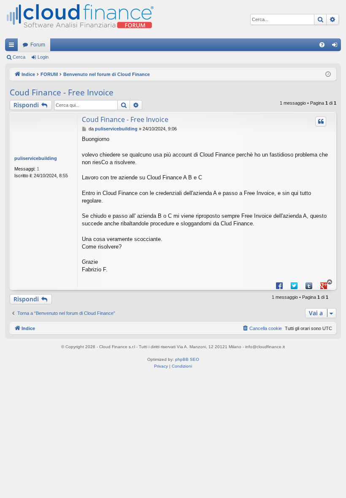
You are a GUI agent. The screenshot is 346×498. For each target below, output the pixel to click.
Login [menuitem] (336, 46)
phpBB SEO (187, 359)
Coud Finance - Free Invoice (62, 92)
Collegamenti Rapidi (13, 46)
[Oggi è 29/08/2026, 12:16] (328, 74)
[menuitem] (322, 44)
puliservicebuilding (35, 158)
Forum (37, 45)
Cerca (19, 57)
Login (43, 57)
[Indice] (79, 19)
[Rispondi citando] (320, 121)
